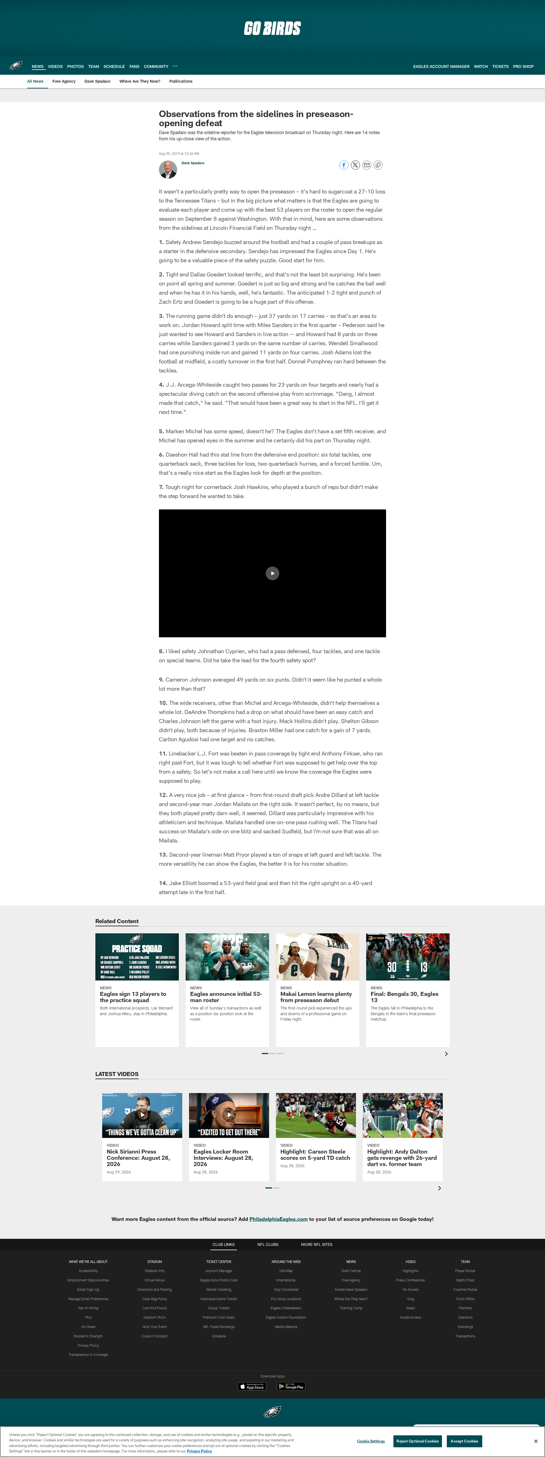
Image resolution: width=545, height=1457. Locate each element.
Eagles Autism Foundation (286, 1317)
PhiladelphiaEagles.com (279, 1219)
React (410, 1308)
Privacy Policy (88, 1345)
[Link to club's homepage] (16, 65)
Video (411, 1262)
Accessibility (88, 1271)
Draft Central (351, 1271)
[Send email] (366, 168)
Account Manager (219, 1271)
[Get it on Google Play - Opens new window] (291, 1389)
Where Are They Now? (351, 1299)
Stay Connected (286, 1289)
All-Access (411, 1289)
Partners (465, 1308)
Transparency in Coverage (88, 1354)
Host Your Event (154, 1327)
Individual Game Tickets (219, 1299)
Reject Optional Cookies (418, 1441)
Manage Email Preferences (88, 1299)
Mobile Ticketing (218, 1289)
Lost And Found (154, 1308)
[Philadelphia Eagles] (272, 1413)
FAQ (88, 1317)
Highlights (410, 1271)
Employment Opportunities (88, 1280)
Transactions (465, 1336)
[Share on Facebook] (344, 168)
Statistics (465, 1317)
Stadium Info (155, 1271)
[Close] (536, 1441)
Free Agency (351, 1280)
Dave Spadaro (193, 163)
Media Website (286, 1327)
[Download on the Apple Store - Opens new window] (252, 1387)
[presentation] (447, 1055)
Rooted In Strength (88, 1336)
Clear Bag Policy (154, 1299)
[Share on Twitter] (355, 168)
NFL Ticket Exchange (218, 1327)
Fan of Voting (88, 1308)
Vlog (410, 1299)
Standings (465, 1327)
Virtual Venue (154, 1280)
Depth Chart (465, 1280)
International (285, 1280)
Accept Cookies (464, 1441)
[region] (272, 1441)
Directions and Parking (154, 1289)
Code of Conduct (154, 1336)
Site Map (286, 1271)
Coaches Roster (465, 1289)
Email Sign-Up (88, 1289)
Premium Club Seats (219, 1317)
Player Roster (465, 1271)
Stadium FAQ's (154, 1317)
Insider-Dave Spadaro (351, 1289)
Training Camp (351, 1308)
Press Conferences (410, 1280)
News (351, 1262)
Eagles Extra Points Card (219, 1280)
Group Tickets (219, 1308)
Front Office (465, 1299)
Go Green (88, 1327)
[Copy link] (378, 165)
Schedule (219, 1336)
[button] (272, 573)
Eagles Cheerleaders (286, 1308)
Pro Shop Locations (286, 1299)
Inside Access (410, 1317)
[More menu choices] (175, 66)
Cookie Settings (371, 1441)
